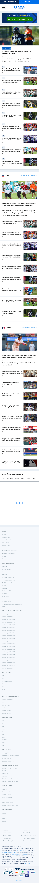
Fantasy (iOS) (5, 753)
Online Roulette (6, 800)
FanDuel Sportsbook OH (8, 654)
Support (4, 534)
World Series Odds (7, 601)
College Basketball (7, 681)
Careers (5, 830)
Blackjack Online (6, 794)
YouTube (4, 821)
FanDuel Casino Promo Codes (10, 805)
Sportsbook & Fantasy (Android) (10, 755)
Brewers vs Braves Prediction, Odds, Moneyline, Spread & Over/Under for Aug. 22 (12, 429)
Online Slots (5, 789)
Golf (3, 734)
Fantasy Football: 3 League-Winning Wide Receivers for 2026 (11, 105)
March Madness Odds (8, 582)
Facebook (4, 813)
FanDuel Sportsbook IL (8, 633)
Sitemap (4, 559)
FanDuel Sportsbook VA (8, 662)
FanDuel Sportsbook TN (8, 660)
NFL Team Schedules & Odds (10, 781)
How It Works (5, 542)
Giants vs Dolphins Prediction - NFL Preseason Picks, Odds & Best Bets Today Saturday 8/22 (12, 151)
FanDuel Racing (6, 708)
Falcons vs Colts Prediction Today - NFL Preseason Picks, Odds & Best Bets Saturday (11, 163)
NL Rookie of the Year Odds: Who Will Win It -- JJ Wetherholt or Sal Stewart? (11, 395)
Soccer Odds (5, 596)
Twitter (4, 816)
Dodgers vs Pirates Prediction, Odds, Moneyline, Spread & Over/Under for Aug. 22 (12, 418)
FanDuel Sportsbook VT (8, 665)
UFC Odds (4, 593)
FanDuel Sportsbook (7, 699)
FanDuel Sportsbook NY (8, 652)
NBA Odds (5, 572)
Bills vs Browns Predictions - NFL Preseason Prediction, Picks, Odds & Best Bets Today (12, 268)
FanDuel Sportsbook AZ (8, 616)
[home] (19, 7)
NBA (17, 478)
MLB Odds (4, 574)
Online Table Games (7, 802)
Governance (26, 830)
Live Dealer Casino (7, 797)
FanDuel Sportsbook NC (8, 646)
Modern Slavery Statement (9, 550)
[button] (20, 19)
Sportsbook (26, 2)
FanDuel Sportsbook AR (8, 614)
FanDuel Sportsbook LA (8, 638)
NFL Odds (4, 566)
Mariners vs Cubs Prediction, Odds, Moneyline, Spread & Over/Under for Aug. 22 (11, 451)
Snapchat (4, 824)
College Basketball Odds (8, 580)
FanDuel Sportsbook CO (8, 622)
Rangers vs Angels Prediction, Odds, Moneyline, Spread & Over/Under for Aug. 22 (12, 440)
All (4, 478)
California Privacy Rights (29, 835)
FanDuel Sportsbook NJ (8, 649)
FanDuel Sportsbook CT (8, 625)
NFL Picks (4, 776)
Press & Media (27, 841)
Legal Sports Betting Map (9, 553)
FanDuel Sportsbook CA (8, 619)
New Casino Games (7, 792)
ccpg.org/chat (21, 850)
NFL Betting (5, 773)
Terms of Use (7, 838)
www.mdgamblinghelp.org (19, 854)
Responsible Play (6, 548)
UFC (3, 686)
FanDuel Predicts (6, 713)
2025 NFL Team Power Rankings (11, 778)
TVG (3, 702)
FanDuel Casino (6, 705)
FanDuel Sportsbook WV (8, 668)
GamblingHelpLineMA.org (9, 852)
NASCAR (4, 740)
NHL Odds (4, 585)
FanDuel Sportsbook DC (8, 627)
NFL (34, 478)
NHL (22, 478)
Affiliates (4, 556)
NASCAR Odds (6, 599)
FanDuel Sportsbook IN (8, 635)
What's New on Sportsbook (9, 540)
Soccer (4, 689)
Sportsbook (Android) (8, 761)
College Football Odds (8, 577)
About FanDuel (6, 537)
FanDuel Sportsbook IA (8, 630)
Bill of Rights (26, 832)
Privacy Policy (7, 835)
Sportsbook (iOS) (6, 758)
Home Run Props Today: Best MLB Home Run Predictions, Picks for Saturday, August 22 (11, 70)
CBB (3, 745)
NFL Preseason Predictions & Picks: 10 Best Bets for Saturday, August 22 (11, 82)
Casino (4, 692)
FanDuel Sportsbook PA (8, 657)
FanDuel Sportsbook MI (8, 643)
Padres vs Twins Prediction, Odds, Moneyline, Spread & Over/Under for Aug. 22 (11, 463)
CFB (3, 731)
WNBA (3, 742)
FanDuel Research (9, 2)
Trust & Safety (7, 832)
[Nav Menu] (4, 7)
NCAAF (10, 478)
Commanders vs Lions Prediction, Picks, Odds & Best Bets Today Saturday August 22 (12, 290)
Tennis (3, 737)
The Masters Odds (7, 591)
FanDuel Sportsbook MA (8, 641)
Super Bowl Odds (6, 569)
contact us (27, 863)
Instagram (4, 818)
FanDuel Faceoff (6, 710)
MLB (28, 478)
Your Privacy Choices (29, 838)
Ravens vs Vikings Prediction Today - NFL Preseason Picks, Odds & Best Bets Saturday (11, 140)
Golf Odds (4, 588)
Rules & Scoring (6, 545)
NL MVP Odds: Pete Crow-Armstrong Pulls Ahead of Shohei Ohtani (10, 406)
